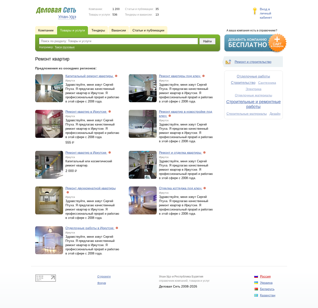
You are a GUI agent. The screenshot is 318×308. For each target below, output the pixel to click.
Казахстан (267, 295)
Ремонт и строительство (253, 62)
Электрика (253, 89)
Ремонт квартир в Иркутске (86, 111)
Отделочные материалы (253, 95)
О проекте (104, 276)
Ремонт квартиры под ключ (180, 76)
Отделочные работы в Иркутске (90, 228)
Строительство (243, 83)
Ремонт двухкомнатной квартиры (90, 188)
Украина (266, 282)
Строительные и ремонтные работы (253, 104)
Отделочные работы (253, 76)
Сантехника (267, 83)
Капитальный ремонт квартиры (89, 76)
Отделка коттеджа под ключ (180, 188)
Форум (101, 283)
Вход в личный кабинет (266, 13)
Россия (265, 276)
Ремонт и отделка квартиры (180, 152)
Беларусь (267, 289)
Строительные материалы (247, 113)
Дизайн (275, 113)
